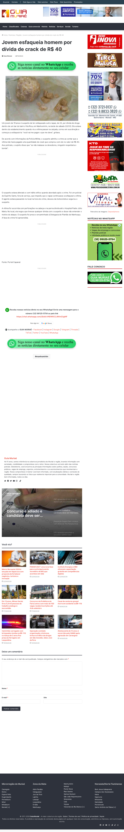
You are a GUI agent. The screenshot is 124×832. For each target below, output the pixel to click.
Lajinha (35, 797)
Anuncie (6, 2)
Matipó (66, 786)
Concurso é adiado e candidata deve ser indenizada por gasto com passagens (25, 513)
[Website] (5, 480)
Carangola (5, 789)
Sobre (65, 816)
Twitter (36, 333)
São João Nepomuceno (72, 797)
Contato (15, 2)
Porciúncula (99, 805)
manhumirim (42, 356)
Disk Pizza (54, 2)
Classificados (14, 27)
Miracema (98, 799)
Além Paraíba (38, 789)
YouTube (44, 333)
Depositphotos (113, 212)
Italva (97, 794)
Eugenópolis (6, 797)
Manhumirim (68, 784)
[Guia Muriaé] (14, 13)
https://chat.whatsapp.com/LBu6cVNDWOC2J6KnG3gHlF (41, 316)
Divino (4, 792)
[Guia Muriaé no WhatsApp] (42, 66)
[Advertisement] (42, 173)
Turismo (75, 27)
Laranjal (36, 799)
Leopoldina (37, 802)
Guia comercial (34, 27)
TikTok (28, 333)
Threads (74, 329)
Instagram (47, 329)
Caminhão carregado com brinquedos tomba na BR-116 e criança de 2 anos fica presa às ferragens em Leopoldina (14, 635)
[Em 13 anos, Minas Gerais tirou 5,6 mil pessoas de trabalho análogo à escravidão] (14, 592)
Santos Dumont (69, 794)
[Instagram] (17, 480)
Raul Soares (68, 791)
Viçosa (66, 804)
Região (18, 35)
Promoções (78, 2)
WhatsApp (54, 333)
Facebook (38, 329)
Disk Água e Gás (29, 2)
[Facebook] (8, 480)
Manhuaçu (37, 807)
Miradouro (6, 805)
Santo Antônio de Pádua (104, 807)
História (44, 27)
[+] (9, 807)
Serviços (60, 27)
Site (45, 697)
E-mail (5, 697)
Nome (5, 688)
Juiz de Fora (37, 794)
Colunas (24, 27)
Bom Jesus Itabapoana (103, 789)
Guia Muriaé (8, 56)
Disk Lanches (43, 2)
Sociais (67, 27)
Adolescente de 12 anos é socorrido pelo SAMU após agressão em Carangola (69, 633)
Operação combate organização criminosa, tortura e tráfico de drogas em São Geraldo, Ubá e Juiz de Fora (41, 635)
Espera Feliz (6, 794)
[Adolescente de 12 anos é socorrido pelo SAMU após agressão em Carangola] (70, 621)
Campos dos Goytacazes (104, 792)
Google (57, 329)
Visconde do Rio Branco (73, 807)
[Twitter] (11, 480)
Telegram (65, 329)
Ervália (35, 805)
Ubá (65, 802)
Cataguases (37, 792)
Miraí (3, 802)
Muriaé (4, 807)
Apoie (102, 816)
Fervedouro (6, 799)
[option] (42, 512)
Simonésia (67, 799)
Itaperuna (98, 797)
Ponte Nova (68, 789)
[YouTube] (14, 480)
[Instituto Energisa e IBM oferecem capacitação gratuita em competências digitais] (70, 557)
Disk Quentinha (66, 2)
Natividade (99, 802)
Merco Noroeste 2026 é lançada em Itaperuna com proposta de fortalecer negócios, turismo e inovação (13, 573)
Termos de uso (74, 816)
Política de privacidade (90, 816)
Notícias (52, 27)
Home (5, 27)
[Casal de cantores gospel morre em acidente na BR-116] (70, 592)
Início (5, 35)
